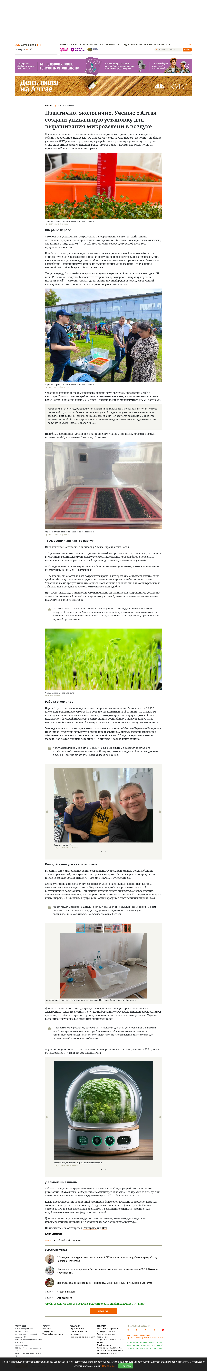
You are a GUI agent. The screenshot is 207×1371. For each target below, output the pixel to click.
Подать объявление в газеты (110, 1339)
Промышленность (159, 44)
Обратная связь (77, 1328)
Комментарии (103, 1311)
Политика (142, 44)
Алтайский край (62, 1240)
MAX (115, 1353)
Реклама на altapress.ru (107, 1328)
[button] (89, 928)
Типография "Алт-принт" (53, 1334)
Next (159, 811)
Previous (47, 811)
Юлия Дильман (53, 1234)
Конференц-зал (49, 1331)
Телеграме (90, 1228)
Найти (187, 49)
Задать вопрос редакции (138, 1335)
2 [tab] (105, 851)
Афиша (100, 1342)
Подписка (47, 1328)
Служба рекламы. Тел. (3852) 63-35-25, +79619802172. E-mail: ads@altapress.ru (110, 1351)
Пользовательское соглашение (78, 1332)
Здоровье (129, 44)
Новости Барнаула (71, 44)
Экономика (108, 44)
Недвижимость (92, 44)
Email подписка (104, 1345)
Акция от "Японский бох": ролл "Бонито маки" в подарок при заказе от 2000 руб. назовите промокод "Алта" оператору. (145, 1345)
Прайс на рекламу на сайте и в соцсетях (145, 1337)
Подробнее (108, 1365)
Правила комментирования (82, 1337)
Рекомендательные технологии (106, 1335)
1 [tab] (101, 851)
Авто (119, 44)
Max (104, 1228)
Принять (126, 1365)
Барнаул (77, 1240)
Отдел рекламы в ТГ (106, 1331)
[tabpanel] (103, 812)
